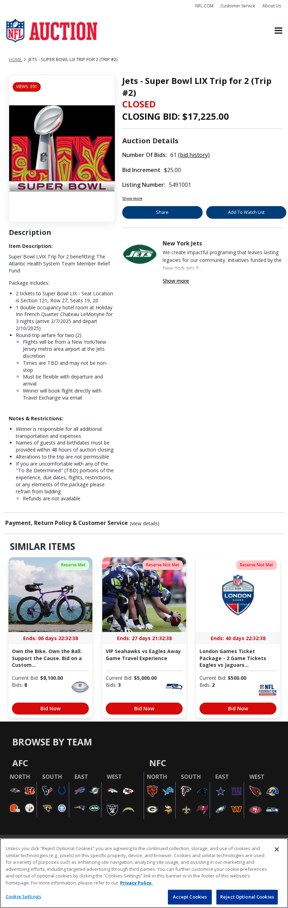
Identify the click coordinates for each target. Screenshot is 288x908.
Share (162, 212)
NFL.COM (204, 6)
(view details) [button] (144, 523)
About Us (271, 6)
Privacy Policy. (136, 883)
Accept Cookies (190, 897)
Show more (132, 198)
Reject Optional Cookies (247, 897)
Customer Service (238, 6)
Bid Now (50, 708)
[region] (144, 873)
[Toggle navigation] (278, 30)
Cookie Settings (23, 896)
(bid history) (194, 155)
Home (15, 59)
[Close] (276, 849)
